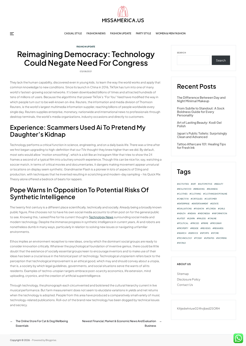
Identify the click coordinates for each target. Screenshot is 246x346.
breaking (200, 189)
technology (185, 238)
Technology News (101, 217)
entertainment (200, 203)
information (220, 213)
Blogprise (51, 340)
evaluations (185, 208)
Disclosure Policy (188, 279)
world (182, 243)
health (182, 213)
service (194, 233)
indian (192, 213)
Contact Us (185, 284)
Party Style (143, 33)
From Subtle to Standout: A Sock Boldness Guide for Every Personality (200, 112)
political (183, 223)
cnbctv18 (184, 199)
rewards (218, 228)
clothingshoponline (216, 194)
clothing (196, 194)
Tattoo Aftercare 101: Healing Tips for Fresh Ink (201, 146)
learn (192, 218)
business (213, 189)
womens (222, 238)
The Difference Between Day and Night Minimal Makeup (201, 99)
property (183, 228)
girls (222, 208)
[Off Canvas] (12, 33)
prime (205, 223)
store (216, 233)
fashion (199, 208)
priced (195, 223)
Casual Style (73, 33)
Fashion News (96, 33)
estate (215, 203)
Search (181, 52)
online (212, 218)
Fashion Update (120, 33)
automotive (205, 184)
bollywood (185, 189)
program (216, 223)
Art (194, 184)
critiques (197, 199)
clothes (183, 194)
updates (210, 238)
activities (184, 184)
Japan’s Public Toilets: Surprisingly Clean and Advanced (202, 135)
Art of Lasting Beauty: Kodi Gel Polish (199, 124)
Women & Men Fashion (171, 33)
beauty (219, 184)
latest (182, 218)
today (199, 238)
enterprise (184, 203)
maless (202, 218)
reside (195, 228)
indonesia (204, 213)
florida (212, 208)
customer (211, 199)
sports (205, 233)
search (182, 233)
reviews (206, 228)
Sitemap (183, 273)
